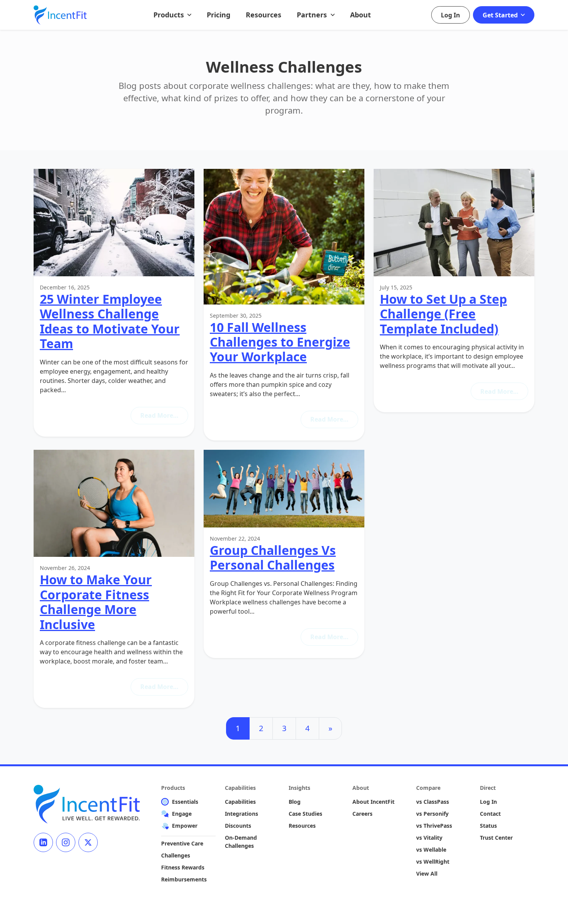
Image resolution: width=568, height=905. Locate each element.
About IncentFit (373, 801)
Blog (295, 801)
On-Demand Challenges (241, 841)
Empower (184, 825)
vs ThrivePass (434, 825)
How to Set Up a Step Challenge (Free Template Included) (443, 314)
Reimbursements (184, 879)
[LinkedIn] (43, 842)
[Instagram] (65, 842)
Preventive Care (182, 843)
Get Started (501, 15)
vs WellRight (432, 861)
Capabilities (240, 801)
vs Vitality (429, 837)
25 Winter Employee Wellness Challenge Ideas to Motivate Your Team (110, 321)
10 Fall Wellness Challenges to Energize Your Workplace (280, 342)
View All (426, 873)
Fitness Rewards (182, 867)
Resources (263, 14)
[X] (88, 842)
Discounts (238, 825)
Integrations (241, 813)
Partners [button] (313, 14)
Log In (450, 15)
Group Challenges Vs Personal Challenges (273, 557)
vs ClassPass (432, 801)
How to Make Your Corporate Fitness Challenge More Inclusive (96, 601)
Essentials (185, 801)
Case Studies (305, 813)
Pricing (218, 14)
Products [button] (169, 14)
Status (488, 825)
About (360, 14)
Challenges (175, 855)
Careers (362, 813)
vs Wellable (431, 849)
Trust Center (496, 837)
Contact (490, 813)
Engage (182, 813)
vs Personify (432, 813)
